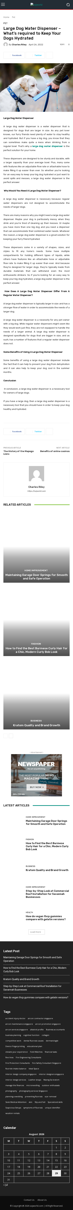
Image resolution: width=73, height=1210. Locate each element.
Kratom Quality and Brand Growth (36, 725)
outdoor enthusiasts (51, 1085)
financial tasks (51, 1052)
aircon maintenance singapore (19, 1024)
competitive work (13, 1041)
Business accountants (55, 1029)
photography (11, 1091)
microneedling (33, 1085)
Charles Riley (19, 44)
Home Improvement (36, 570)
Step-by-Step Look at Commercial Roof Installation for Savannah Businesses (47, 894)
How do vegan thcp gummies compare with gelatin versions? (46, 918)
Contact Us (29, 1200)
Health (29, 912)
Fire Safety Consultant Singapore (46, 1063)
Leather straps (34, 1080)
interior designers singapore (51, 1074)
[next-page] (11, 736)
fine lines (9, 1057)
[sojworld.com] (36, 4)
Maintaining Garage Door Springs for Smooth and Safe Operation (36, 576)
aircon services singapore (16, 1029)
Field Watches (36, 1052)
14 (48, 1160)
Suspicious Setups (13, 1108)
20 (39, 1166)
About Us (42, 1200)
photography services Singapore (33, 1091)
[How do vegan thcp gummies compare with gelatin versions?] (13, 916)
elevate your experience (16, 1052)
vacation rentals (12, 1113)
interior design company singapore (20, 1074)
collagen (45, 1035)
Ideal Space (34, 1068)
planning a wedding (14, 1096)
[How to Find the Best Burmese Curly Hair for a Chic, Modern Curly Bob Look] (36, 620)
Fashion (36, 644)
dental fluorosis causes (33, 1041)
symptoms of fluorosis (33, 1108)
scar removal (50, 1096)
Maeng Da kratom (51, 1080)
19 (29, 1166)
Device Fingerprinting (15, 1046)
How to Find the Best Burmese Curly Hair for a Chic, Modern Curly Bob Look (37, 650)
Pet (13, 17)
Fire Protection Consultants (17, 1063)
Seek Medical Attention (15, 1102)
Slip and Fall (40, 1102)
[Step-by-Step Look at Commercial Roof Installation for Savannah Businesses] (13, 892)
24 (8, 1173)
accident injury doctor (15, 1018)
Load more (35, 931)
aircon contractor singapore (40, 1018)
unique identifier (52, 1108)
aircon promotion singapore (48, 1024)
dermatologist (52, 1041)
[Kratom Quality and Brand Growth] (36, 693)
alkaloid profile (37, 1029)
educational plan (34, 1046)
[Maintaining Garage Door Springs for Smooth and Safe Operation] (36, 546)
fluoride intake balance (15, 1068)
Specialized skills (55, 1102)
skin (30, 1102)
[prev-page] (5, 736)
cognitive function (31, 1035)
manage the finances (14, 1085)
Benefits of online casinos (55, 451)
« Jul (5, 1184)
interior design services (15, 1080)
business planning (13, 1035)
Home (6, 17)
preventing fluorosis (33, 1096)
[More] (49, 55)
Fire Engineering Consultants (28, 1057)
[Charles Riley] (6, 44)
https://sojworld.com (36, 491)
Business (36, 721)
